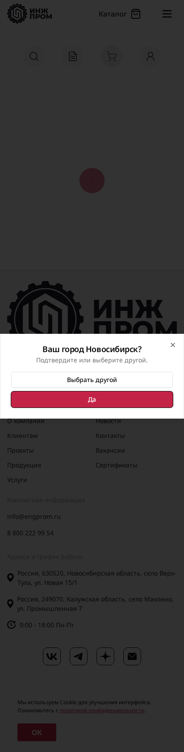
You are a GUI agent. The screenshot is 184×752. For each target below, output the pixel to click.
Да (92, 399)
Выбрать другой (92, 379)
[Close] (172, 345)
